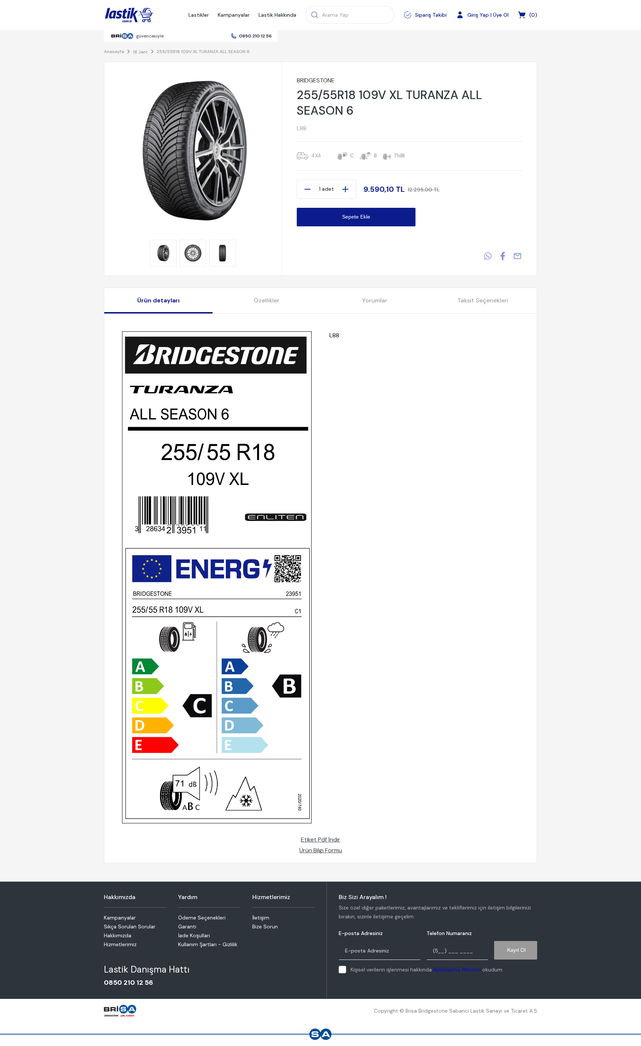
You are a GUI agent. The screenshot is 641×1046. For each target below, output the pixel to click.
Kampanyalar (234, 15)
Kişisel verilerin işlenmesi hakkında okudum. (427, 969)
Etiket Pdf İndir (320, 839)
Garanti (187, 926)
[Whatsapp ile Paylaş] (487, 256)
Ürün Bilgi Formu (320, 850)
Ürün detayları (158, 300)
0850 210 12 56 (255, 36)
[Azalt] (307, 189)
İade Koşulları (194, 935)
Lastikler (198, 15)
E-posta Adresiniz (361, 933)
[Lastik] (129, 15)
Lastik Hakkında (277, 15)
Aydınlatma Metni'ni (457, 969)
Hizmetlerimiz (120, 944)
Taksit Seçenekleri (482, 300)
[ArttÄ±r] (345, 189)
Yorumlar (374, 300)
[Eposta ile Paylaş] (517, 256)
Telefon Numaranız (449, 933)
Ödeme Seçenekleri (202, 917)
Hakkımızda (117, 935)
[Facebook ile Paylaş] (502, 256)
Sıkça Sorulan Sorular (129, 926)
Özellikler (266, 300)
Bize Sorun (265, 926)
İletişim (260, 917)
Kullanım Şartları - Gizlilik (207, 944)
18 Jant (140, 52)
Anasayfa (114, 52)
